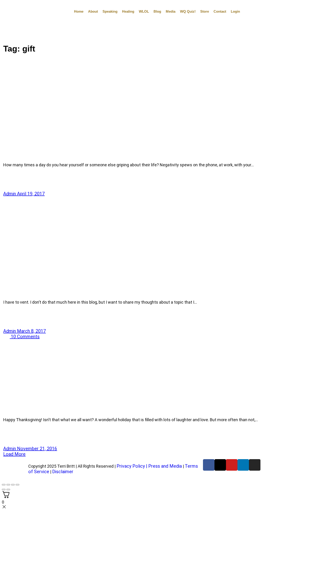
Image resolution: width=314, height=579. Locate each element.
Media (170, 11)
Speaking (110, 11)
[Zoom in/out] (4, 484)
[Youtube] (231, 465)
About (93, 11)
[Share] (13, 484)
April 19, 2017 (31, 193)
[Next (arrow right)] (8, 489)
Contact (220, 11)
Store (204, 11)
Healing (128, 11)
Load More (14, 454)
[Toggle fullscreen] (8, 484)
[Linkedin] (243, 465)
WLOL (144, 11)
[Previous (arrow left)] (4, 489)
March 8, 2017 (31, 331)
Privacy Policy (131, 466)
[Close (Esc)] (17, 484)
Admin (10, 193)
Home (78, 11)
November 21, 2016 (37, 448)
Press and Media (165, 466)
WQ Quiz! (188, 11)
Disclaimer (62, 471)
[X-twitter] (220, 465)
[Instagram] (254, 465)
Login (235, 11)
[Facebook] (208, 465)
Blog (157, 11)
